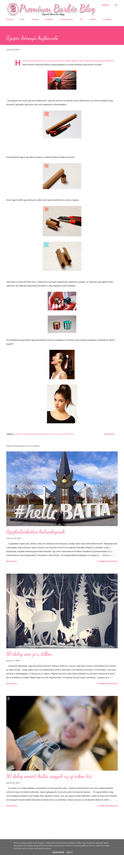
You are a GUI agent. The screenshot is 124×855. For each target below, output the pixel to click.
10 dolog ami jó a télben (29, 654)
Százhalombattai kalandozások (35, 531)
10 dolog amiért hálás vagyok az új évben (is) (49, 776)
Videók (93, 19)
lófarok (46, 434)
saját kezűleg (67, 434)
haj (32, 434)
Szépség (35, 19)
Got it (70, 852)
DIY (81, 19)
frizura (26, 434)
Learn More (58, 852)
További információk (107, 561)
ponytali (55, 434)
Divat (22, 19)
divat (16, 434)
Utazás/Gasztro (66, 19)
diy (21, 434)
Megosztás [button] (109, 434)
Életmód (9, 19)
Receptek (49, 19)
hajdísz (38, 434)
